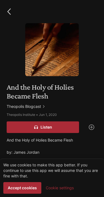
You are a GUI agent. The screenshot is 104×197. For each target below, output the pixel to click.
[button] (9, 11)
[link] (52, 106)
